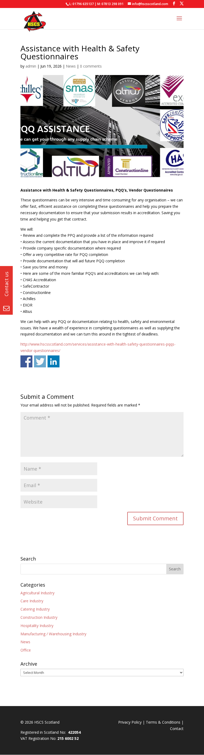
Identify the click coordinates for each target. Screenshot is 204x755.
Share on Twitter (40, 361)
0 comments (91, 66)
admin (31, 66)
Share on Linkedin (54, 361)
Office (25, 650)
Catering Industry (35, 609)
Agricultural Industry (37, 592)
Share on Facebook (26, 361)
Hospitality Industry (36, 625)
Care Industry (31, 600)
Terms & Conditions (163, 722)
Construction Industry (38, 617)
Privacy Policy (130, 722)
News (71, 66)
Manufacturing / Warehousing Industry (53, 633)
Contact (177, 728)
